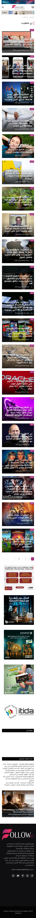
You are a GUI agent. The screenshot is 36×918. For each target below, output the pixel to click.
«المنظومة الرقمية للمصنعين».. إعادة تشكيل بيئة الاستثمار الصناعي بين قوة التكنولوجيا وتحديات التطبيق (18, 778)
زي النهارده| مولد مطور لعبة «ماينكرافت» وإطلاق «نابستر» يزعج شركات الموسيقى (18, 542)
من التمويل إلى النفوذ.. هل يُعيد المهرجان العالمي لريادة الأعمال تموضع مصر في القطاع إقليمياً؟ (18, 769)
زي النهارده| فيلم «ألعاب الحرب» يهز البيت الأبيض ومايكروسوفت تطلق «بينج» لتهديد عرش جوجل (18, 490)
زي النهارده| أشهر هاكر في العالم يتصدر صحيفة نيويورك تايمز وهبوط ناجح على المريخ (18, 228)
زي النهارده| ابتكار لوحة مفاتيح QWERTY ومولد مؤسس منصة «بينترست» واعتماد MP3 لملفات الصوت (19, 148)
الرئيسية (32, 17)
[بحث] (3, 7)
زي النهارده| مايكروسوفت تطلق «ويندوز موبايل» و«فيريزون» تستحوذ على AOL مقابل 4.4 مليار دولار (19, 332)
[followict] (18, 7)
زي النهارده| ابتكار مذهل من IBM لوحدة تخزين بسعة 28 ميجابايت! (19, 517)
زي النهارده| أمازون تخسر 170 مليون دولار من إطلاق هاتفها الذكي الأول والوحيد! (18, 97)
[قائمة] (32, 7)
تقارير (32, 30)
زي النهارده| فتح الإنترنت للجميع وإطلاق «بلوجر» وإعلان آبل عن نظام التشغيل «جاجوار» (18, 43)
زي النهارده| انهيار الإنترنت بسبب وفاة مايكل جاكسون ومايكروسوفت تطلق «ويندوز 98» (18, 279)
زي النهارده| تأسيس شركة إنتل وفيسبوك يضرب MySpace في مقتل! (19, 123)
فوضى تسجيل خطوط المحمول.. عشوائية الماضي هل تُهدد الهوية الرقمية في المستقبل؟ (19, 773)
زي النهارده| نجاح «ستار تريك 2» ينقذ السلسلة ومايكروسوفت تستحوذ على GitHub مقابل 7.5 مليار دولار (18, 463)
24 (19, 559)
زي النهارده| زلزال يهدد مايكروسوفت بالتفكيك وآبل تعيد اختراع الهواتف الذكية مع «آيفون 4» (19, 437)
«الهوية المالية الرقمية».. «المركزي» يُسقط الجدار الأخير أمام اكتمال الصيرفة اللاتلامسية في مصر (18, 765)
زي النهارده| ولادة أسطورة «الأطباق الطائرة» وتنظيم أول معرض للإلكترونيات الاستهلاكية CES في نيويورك (18, 306)
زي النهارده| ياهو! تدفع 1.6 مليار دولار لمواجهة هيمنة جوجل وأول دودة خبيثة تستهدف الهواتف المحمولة (18, 411)
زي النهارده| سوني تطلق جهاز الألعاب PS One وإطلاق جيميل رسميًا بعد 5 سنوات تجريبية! (18, 174)
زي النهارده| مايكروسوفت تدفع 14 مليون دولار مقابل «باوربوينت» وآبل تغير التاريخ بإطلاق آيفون (18, 253)
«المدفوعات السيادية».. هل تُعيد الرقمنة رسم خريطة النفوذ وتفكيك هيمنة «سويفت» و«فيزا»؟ (19, 783)
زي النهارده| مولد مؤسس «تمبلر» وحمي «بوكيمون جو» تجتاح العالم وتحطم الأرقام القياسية (18, 200)
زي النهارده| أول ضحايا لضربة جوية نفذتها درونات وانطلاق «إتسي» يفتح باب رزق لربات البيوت (19, 358)
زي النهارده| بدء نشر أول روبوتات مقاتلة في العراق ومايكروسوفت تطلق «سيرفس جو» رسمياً (19, 69)
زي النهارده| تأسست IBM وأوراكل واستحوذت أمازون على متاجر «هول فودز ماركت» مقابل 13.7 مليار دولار (19, 383)
